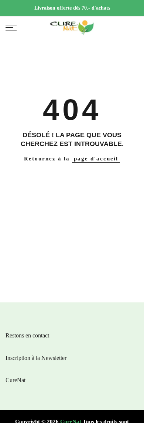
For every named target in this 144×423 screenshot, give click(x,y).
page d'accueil (96, 159)
